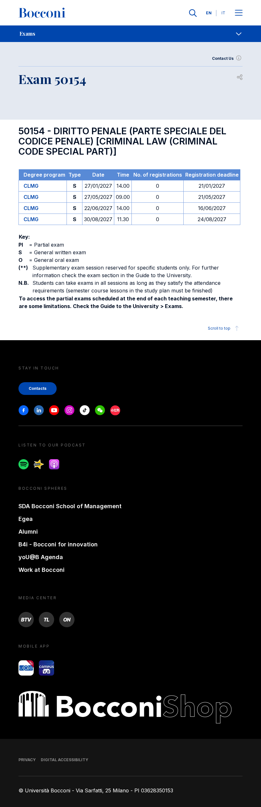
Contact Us (223, 58)
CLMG (31, 186)
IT (223, 13)
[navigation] (130, 33)
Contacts (37, 388)
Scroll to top (219, 328)
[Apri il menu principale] (239, 13)
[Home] (42, 13)
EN (209, 13)
